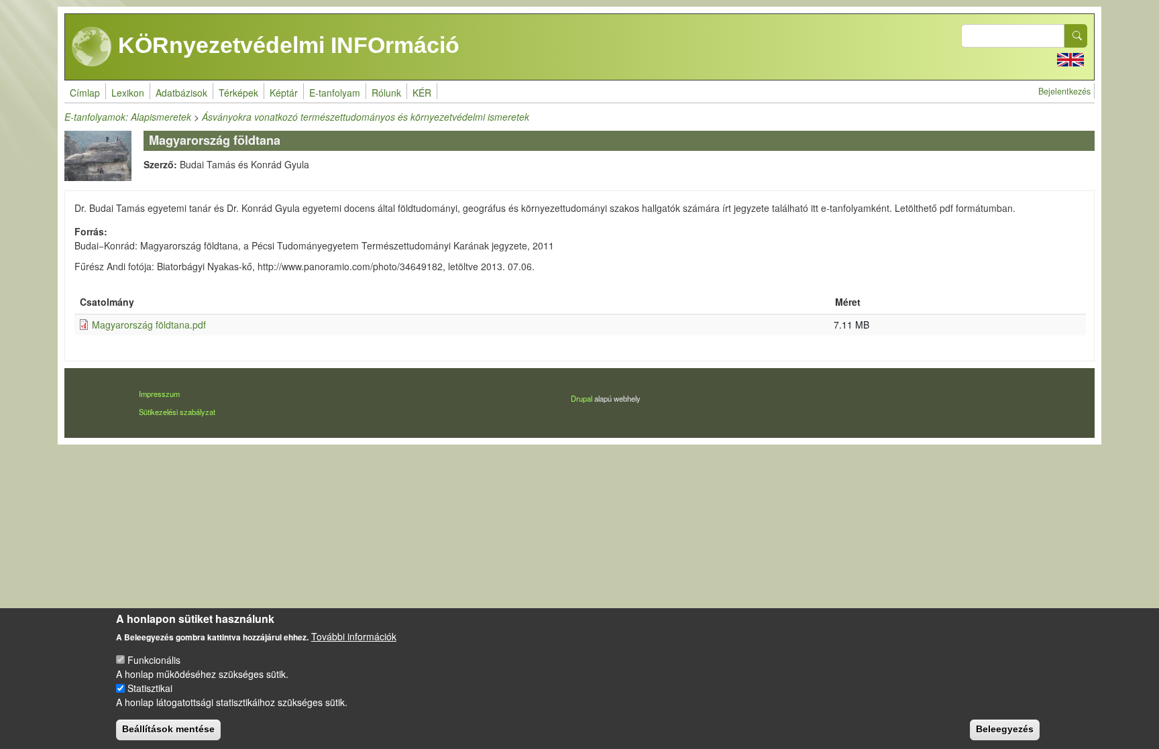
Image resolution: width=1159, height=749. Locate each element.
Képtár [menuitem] (284, 92)
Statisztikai (149, 688)
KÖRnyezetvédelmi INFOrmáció (285, 45)
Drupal (581, 398)
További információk (353, 636)
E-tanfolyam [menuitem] (334, 92)
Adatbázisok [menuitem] (181, 92)
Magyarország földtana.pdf (149, 324)
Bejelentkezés (1064, 91)
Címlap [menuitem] (85, 92)
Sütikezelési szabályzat (177, 411)
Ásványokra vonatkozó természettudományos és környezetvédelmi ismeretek (365, 116)
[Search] (1075, 36)
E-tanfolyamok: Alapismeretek (127, 116)
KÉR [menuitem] (421, 92)
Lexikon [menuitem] (127, 92)
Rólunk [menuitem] (386, 92)
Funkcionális (153, 660)
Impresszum (159, 393)
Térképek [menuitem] (238, 92)
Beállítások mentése (168, 729)
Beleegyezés (1005, 729)
